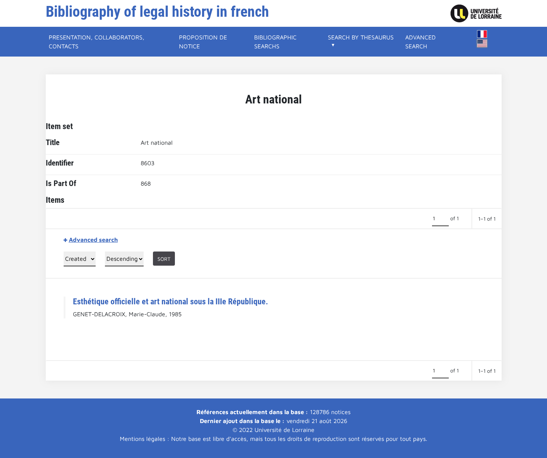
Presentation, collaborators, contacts (96, 41)
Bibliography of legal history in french (157, 11)
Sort (163, 259)
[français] (482, 34)
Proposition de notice (203, 41)
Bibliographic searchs (275, 41)
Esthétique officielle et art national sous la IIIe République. (170, 301)
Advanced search (420, 41)
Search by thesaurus (361, 37)
